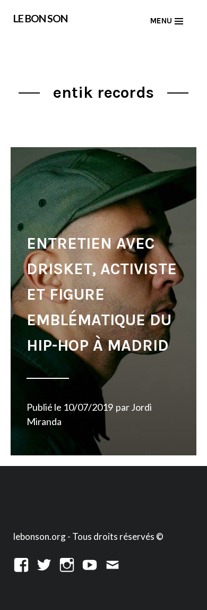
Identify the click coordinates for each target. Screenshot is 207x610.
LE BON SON (40, 18)
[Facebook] (21, 563)
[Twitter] (44, 563)
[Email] (112, 563)
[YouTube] (90, 563)
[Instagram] (67, 563)
